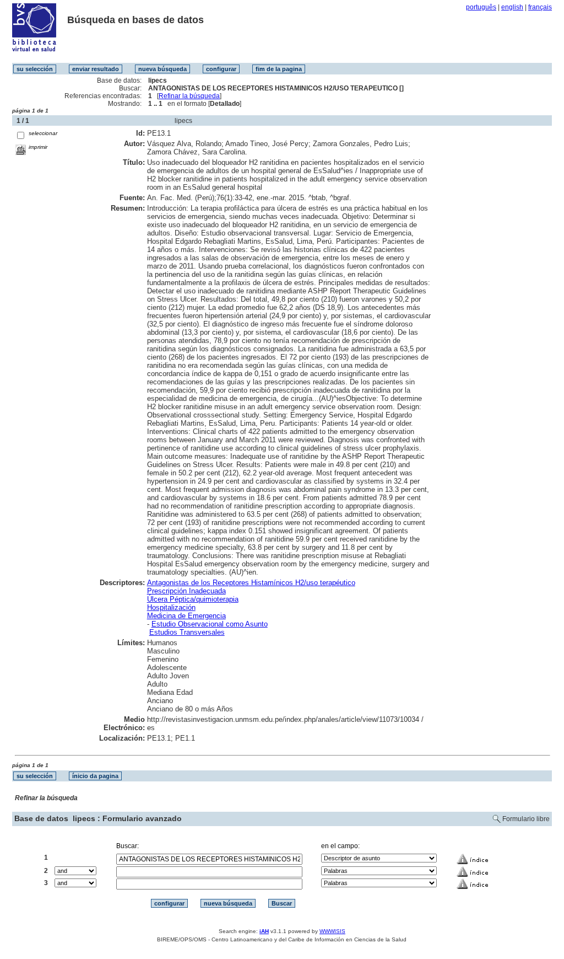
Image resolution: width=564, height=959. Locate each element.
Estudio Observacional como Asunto (209, 624)
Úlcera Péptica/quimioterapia (192, 599)
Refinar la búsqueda (189, 96)
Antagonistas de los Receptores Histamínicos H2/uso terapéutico (251, 582)
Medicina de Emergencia (186, 616)
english (512, 7)
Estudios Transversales (187, 632)
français (540, 7)
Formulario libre (526, 819)
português (481, 7)
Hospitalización (171, 607)
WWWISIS (332, 931)
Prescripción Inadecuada (186, 591)
